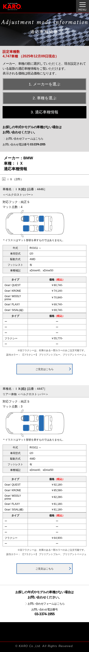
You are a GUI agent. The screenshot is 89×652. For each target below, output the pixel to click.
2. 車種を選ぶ (44, 98)
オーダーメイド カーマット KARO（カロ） (18, 9)
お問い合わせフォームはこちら (24, 138)
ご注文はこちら (44, 369)
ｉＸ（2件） (14, 179)
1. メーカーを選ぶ (44, 84)
